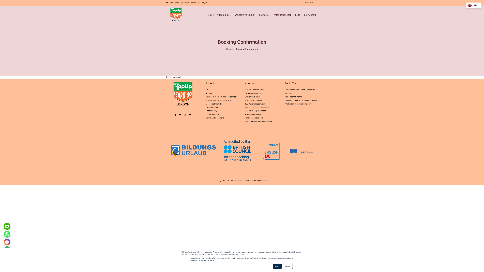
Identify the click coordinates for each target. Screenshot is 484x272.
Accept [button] (277, 266)
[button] (308, 3)
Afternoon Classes (253, 114)
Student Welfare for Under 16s (218, 100)
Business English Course (255, 93)
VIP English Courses (253, 100)
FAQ (207, 90)
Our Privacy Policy (213, 114)
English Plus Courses (254, 97)
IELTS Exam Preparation (255, 104)
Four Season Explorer (254, 118)
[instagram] (186, 115)
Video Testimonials (214, 104)
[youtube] (190, 115)
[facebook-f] (176, 115)
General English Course (254, 90)
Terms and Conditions (215, 118)
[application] (230, 15)
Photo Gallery (211, 111)
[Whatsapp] (7, 234)
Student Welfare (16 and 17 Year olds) (221, 97)
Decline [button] (288, 266)
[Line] (7, 226)
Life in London (212, 107)
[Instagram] (7, 242)
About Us (210, 93)
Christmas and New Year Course (258, 121)
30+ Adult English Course (255, 111)
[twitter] (181, 115)
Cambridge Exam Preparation (257, 107)
